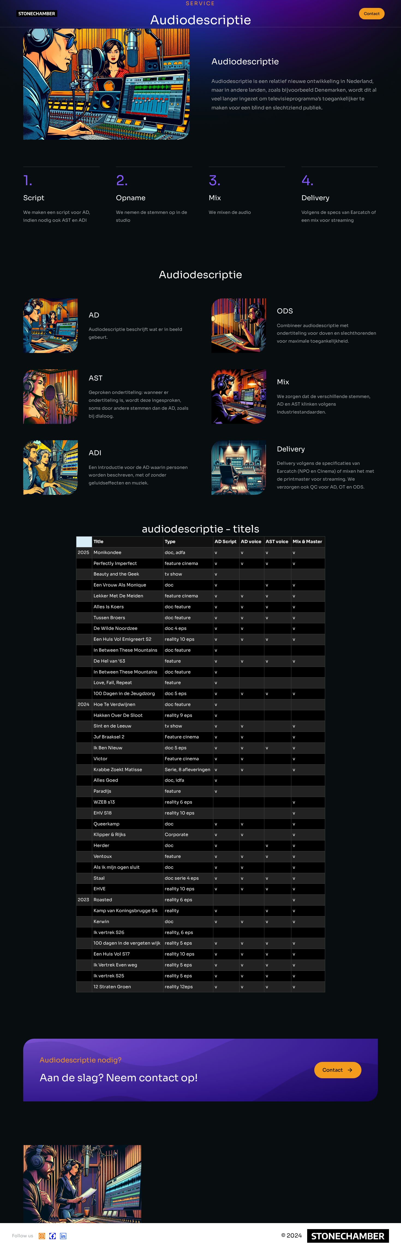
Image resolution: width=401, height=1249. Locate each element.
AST (96, 378)
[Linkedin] (63, 1236)
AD (94, 315)
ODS (285, 311)
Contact (372, 13)
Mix (283, 382)
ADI (95, 453)
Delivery (291, 449)
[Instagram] (42, 1236)
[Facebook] (52, 1236)
